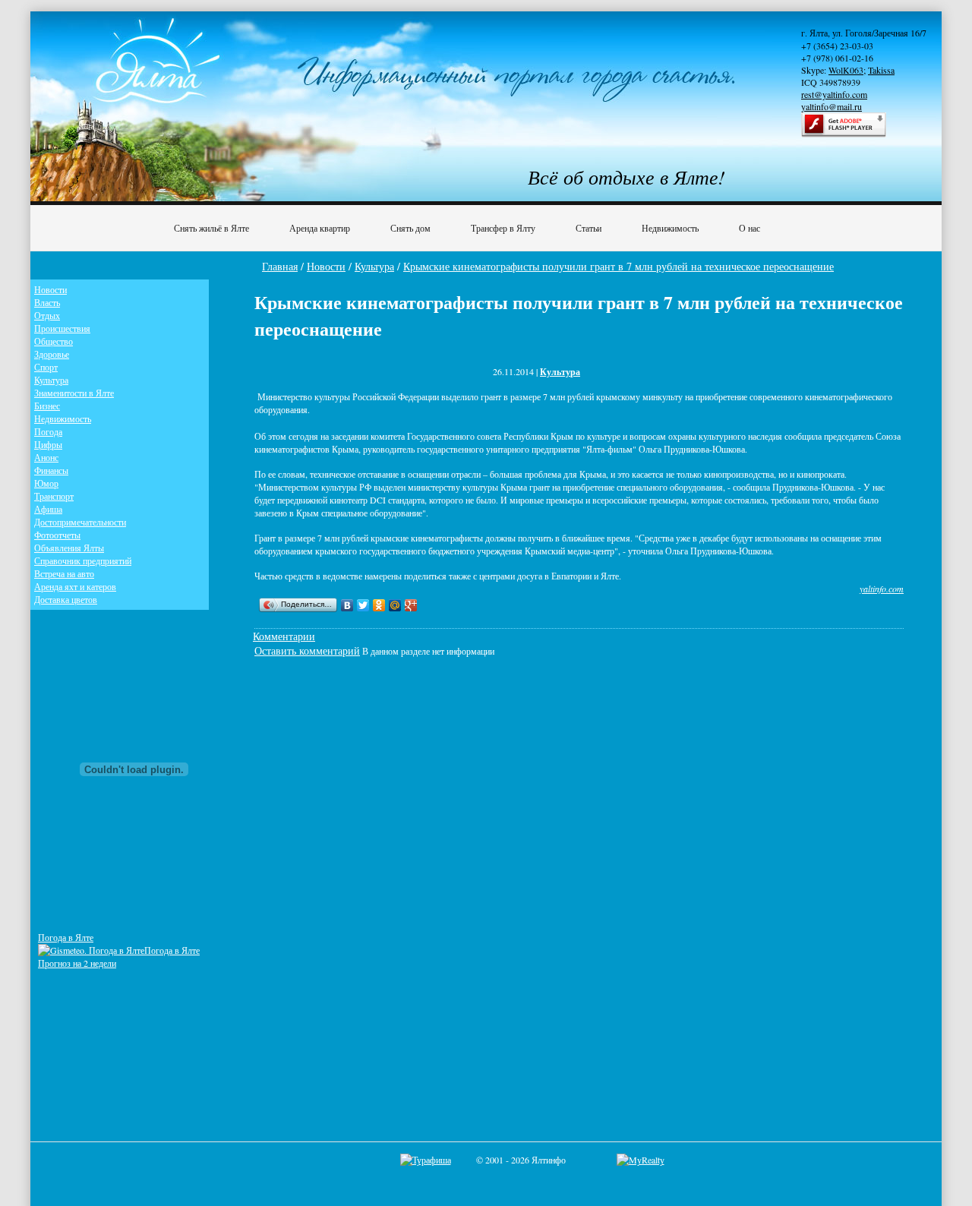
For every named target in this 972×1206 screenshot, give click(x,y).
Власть (47, 302)
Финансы (51, 470)
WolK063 (845, 70)
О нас (749, 228)
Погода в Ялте (65, 937)
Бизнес (47, 405)
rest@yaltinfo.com (834, 94)
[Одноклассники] (379, 605)
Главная (280, 266)
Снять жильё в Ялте (211, 228)
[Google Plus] (411, 605)
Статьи (588, 228)
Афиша (48, 509)
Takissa (881, 70)
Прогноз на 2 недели (77, 963)
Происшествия (62, 328)
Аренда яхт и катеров (75, 586)
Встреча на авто (64, 573)
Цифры (48, 444)
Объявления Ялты (69, 547)
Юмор (46, 483)
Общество (53, 341)
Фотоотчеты (57, 535)
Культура (374, 266)
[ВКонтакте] (347, 605)
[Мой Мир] (395, 605)
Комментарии (284, 636)
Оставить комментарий (307, 650)
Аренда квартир (319, 228)
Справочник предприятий (82, 560)
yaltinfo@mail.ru (831, 106)
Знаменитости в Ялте (74, 393)
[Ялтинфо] (159, 73)
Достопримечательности (80, 522)
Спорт (46, 367)
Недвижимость (670, 228)
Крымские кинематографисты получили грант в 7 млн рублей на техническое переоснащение (618, 266)
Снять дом (410, 228)
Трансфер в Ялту (503, 228)
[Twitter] (363, 605)
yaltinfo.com (882, 588)
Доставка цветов (65, 599)
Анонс (46, 457)
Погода (48, 431)
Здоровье (51, 354)
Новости (326, 266)
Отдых (47, 315)
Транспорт (54, 496)
